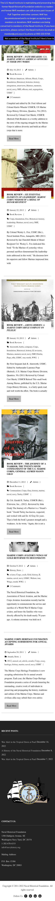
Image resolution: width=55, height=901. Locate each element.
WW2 (34, 357)
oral (30, 89)
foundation (11, 82)
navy (14, 89)
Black (34, 78)
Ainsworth (14, 346)
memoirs (37, 85)
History (13, 570)
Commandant (15, 490)
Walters (33, 578)
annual (15, 660)
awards (31, 660)
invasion (38, 350)
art (20, 660)
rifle (13, 357)
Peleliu (39, 354)
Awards (10, 656)
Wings (9, 581)
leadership (11, 222)
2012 (9, 660)
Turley (19, 494)
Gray (29, 490)
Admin (31, 69)
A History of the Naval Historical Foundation (21, 750)
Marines (29, 85)
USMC (10, 92)
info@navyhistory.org (11, 847)
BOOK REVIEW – (27, 59)
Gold (29, 574)
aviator (12, 574)
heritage (8, 664)
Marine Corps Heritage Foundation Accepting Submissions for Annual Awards (26, 641)
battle (21, 346)
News (19, 570)
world (28, 357)
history (36, 82)
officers (25, 89)
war (24, 357)
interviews (21, 85)
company (28, 346)
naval (9, 89)
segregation (37, 89)
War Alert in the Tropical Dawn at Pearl (19, 741)
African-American (17, 78)
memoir (18, 354)
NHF (19, 89)
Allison (28, 78)
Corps (40, 78)
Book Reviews (16, 74)
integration (11, 85)
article (24, 660)
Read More (14, 138)
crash (24, 574)
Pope (9, 357)
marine (41, 490)
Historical (21, 82)
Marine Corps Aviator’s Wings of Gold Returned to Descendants (27, 557)
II (33, 350)
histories (29, 82)
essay (43, 660)
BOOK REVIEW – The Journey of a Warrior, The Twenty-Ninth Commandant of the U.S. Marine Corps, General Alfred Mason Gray (26, 469)
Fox (27, 218)
